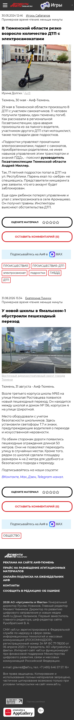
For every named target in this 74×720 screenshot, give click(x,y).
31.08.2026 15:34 (12, 298)
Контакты (11, 585)
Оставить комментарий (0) (37, 236)
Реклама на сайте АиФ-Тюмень (28, 562)
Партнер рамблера (36, 701)
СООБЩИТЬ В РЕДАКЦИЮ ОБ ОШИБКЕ (31, 591)
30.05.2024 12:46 (12, 15)
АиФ (27, 93)
